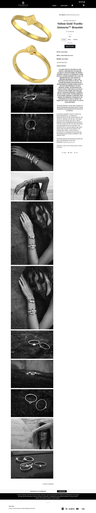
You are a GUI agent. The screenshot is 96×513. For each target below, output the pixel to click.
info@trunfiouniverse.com (69, 142)
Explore (64, 5)
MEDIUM (75, 39)
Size (70, 36)
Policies (23, 508)
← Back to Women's (48, 484)
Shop (54, 5)
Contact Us (32, 508)
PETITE (63, 39)
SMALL (69, 39)
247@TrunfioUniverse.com (72, 14)
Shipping (27, 508)
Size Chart (69, 43)
